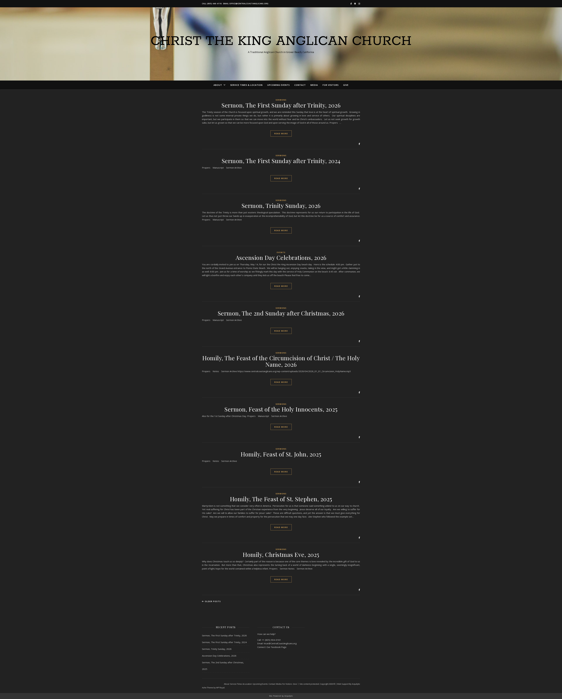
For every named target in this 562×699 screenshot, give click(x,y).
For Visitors (331, 84)
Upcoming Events (278, 84)
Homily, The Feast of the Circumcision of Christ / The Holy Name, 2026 (281, 361)
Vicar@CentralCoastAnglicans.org (280, 643)
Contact (300, 84)
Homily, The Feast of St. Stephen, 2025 (281, 499)
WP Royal (220, 687)
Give (345, 84)
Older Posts (212, 601)
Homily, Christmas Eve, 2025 (281, 554)
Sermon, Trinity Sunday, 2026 (281, 205)
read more (281, 133)
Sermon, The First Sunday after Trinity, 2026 (281, 105)
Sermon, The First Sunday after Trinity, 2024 (281, 161)
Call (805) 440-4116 (212, 3)
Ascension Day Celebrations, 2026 (281, 257)
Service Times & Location (246, 84)
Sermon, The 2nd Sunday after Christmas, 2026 (281, 313)
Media (314, 84)
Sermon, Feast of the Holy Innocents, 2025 (281, 409)
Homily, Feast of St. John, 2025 (281, 454)
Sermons (281, 100)
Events (281, 252)
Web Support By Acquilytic (348, 684)
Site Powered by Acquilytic (281, 696)
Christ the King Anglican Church (281, 41)
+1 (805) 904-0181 (271, 639)
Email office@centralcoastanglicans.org (245, 3)
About (218, 84)
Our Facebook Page (276, 647)
